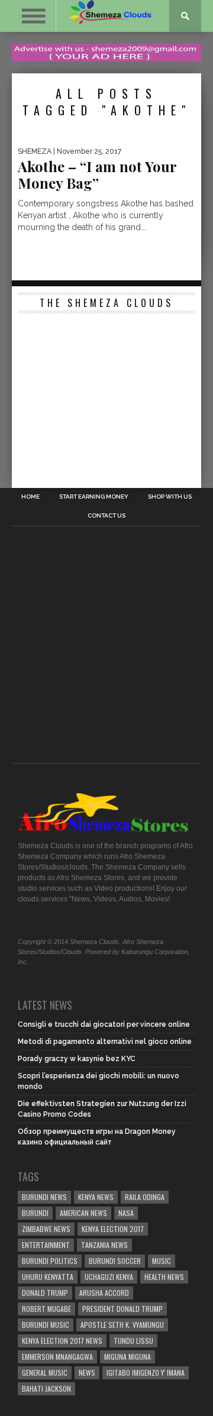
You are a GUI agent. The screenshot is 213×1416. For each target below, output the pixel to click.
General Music (44, 1372)
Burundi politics (50, 1261)
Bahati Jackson (46, 1388)
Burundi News (44, 1197)
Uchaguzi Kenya (109, 1277)
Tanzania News (104, 1245)
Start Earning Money (93, 497)
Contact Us (106, 516)
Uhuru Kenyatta (47, 1277)
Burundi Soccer (115, 1261)
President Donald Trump (122, 1309)
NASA (126, 1213)
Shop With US (170, 497)
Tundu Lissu (133, 1341)
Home (30, 497)
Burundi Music (45, 1325)
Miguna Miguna (127, 1357)
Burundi (35, 1213)
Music (161, 1261)
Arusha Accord (104, 1293)
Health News (164, 1277)
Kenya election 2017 (113, 1229)
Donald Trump (45, 1293)
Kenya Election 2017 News (62, 1341)
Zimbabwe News (46, 1229)
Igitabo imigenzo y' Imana (145, 1372)
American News (83, 1213)
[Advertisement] (106, 393)
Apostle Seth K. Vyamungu (122, 1325)
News (87, 1372)
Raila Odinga (144, 1197)
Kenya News (96, 1197)
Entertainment (46, 1245)
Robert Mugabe (46, 1309)
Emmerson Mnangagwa (57, 1357)
